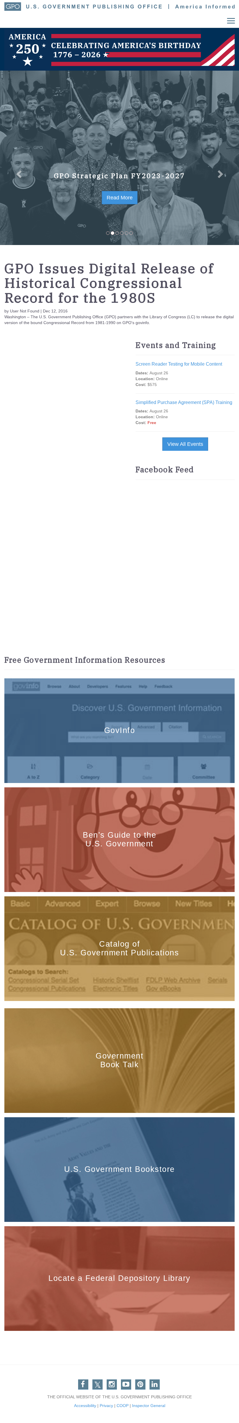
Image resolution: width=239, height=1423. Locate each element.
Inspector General (148, 1405)
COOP (123, 1405)
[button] (18, 158)
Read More (120, 198)
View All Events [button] (185, 444)
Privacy (106, 1405)
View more (119, 682)
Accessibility (85, 1405)
